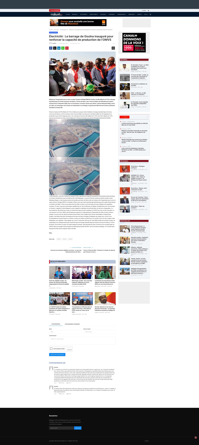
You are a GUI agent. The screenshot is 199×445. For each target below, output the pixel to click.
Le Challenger (134, 169)
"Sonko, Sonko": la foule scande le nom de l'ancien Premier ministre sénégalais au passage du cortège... (139, 261)
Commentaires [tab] (55, 324)
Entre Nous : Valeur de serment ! (137, 207)
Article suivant (87, 247)
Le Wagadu (133, 232)
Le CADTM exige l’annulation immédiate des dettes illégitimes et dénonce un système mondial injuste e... (59, 309)
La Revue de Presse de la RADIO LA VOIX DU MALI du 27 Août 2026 (135, 124)
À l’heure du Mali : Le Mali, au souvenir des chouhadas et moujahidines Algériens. (139, 76)
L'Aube (73, 314)
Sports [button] (139, 14)
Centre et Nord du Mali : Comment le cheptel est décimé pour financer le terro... (99, 251)
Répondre (62, 382)
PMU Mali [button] (74, 14)
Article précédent (76, 247)
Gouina (58, 239)
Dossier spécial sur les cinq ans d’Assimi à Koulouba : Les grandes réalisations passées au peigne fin (105, 308)
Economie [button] (111, 14)
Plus (145, 14)
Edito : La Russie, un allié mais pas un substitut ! (138, 93)
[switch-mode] (149, 10)
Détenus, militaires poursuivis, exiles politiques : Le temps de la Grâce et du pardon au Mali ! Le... (139, 250)
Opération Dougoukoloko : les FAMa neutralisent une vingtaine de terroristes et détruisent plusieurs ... (139, 271)
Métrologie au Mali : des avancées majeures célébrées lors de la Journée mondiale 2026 (82, 282)
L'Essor (132, 71)
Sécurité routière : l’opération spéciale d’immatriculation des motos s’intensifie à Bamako (139, 240)
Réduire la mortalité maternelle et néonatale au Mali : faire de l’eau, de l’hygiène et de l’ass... (134, 132)
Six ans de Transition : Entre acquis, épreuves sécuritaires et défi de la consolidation (140, 198)
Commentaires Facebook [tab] (72, 324)
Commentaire (52, 335)
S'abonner (77, 428)
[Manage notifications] (195, 437)
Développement (64, 29)
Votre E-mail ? (87, 329)
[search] (150, 14)
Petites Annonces (54, 10)
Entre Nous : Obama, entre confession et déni (139, 188)
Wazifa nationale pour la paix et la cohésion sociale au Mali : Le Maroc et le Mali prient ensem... (134, 141)
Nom (50, 329)
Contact (144, 10)
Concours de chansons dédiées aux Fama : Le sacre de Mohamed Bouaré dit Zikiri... (66, 251)
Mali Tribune (97, 286)
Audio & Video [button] (93, 14)
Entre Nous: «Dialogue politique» (138, 167)
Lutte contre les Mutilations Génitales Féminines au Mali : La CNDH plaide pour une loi (134, 150)
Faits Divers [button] (83, 14)
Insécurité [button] (131, 14)
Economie (56, 29)
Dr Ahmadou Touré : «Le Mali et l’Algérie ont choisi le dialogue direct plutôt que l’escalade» (139, 67)
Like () (69, 382)
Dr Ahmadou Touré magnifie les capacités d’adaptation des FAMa (139, 103)
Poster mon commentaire (57, 354)
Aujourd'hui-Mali (134, 183)
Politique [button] (102, 14)
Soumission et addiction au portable (139, 84)
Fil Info (68, 14)
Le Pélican (133, 96)
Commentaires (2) (57, 362)
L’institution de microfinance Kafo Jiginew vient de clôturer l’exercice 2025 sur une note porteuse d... (105, 282)
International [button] (121, 14)
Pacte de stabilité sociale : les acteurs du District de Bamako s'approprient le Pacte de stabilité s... (59, 283)
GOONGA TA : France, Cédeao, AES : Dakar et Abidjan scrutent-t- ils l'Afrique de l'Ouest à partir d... (139, 178)
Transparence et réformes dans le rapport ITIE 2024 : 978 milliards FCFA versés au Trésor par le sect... (82, 309)
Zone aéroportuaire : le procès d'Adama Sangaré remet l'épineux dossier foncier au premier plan (138, 228)
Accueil (50, 29)
